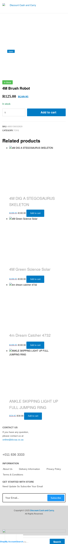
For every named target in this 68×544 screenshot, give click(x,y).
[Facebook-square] (27, 524)
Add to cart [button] (35, 213)
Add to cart (48, 112)
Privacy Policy (54, 469)
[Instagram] (40, 524)
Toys (16, 130)
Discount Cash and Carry (42, 510)
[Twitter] (34, 524)
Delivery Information (29, 469)
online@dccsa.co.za (12, 439)
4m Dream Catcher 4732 (30, 335)
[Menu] (64, 6)
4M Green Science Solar (30, 269)
